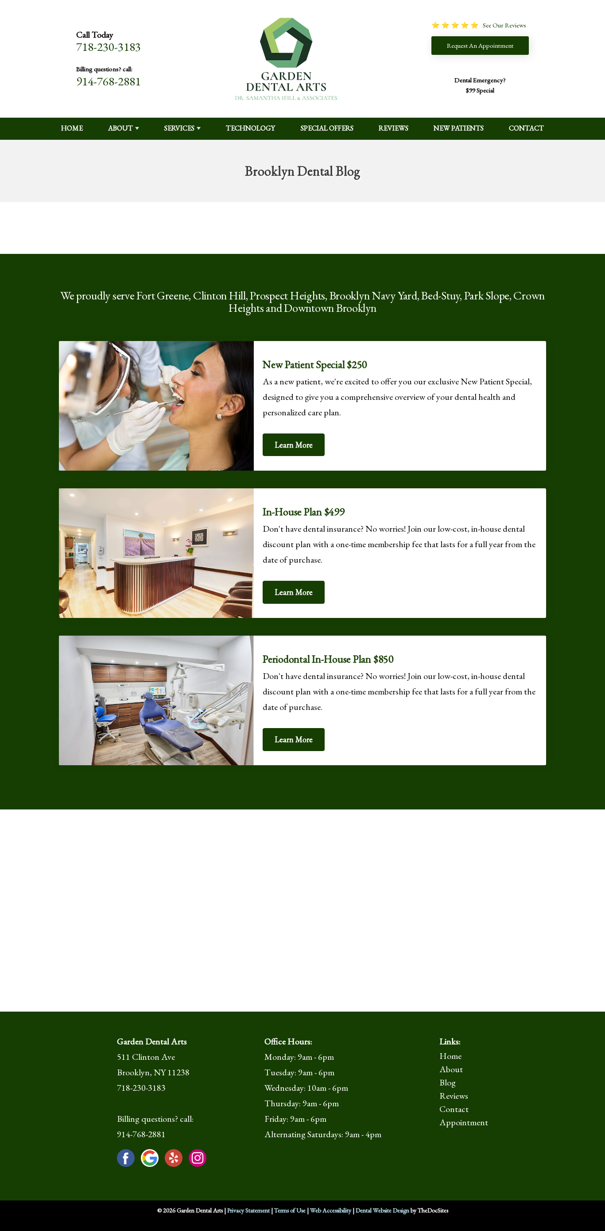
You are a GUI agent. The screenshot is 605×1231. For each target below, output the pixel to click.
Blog (447, 1082)
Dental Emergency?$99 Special (480, 85)
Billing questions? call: (104, 69)
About (120, 128)
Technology (250, 128)
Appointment (463, 1122)
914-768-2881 (108, 81)
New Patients (459, 128)
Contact (526, 128)
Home (72, 128)
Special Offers (327, 128)
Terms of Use (290, 1210)
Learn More (294, 445)
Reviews (393, 128)
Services (179, 128)
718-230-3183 (108, 46)
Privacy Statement (248, 1210)
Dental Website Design (382, 1210)
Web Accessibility (330, 1210)
